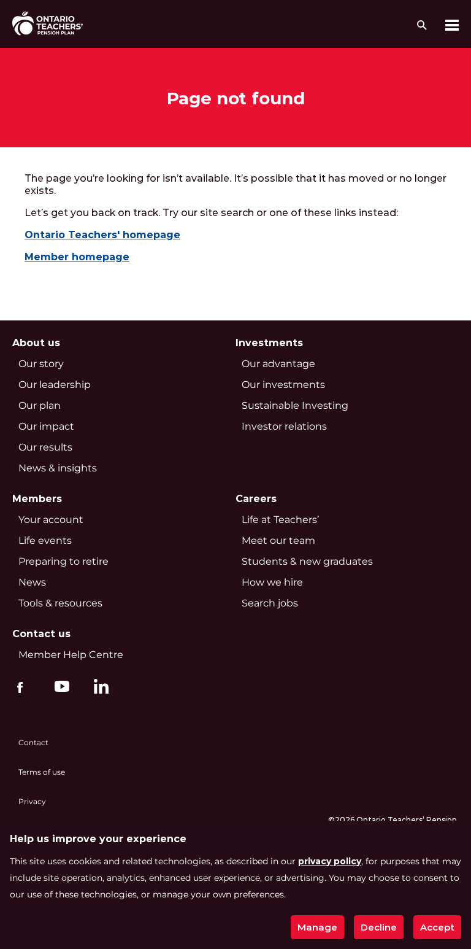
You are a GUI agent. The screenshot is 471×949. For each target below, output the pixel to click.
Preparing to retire (63, 561)
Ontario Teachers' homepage (102, 235)
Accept (437, 927)
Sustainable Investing (295, 405)
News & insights (57, 468)
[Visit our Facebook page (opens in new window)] (20, 686)
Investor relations (284, 426)
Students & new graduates (307, 561)
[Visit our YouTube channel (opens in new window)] (58, 686)
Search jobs (270, 603)
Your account (50, 519)
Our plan (39, 405)
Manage (317, 927)
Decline (379, 927)
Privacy (32, 801)
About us (36, 343)
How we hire (272, 582)
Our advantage (278, 364)
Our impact (46, 426)
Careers (256, 499)
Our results (45, 447)
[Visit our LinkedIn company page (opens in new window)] (98, 688)
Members (37, 499)
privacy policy (329, 861)
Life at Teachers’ (280, 519)
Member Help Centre (70, 654)
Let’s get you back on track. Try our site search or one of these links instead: (214, 213)
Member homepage (77, 257)
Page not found (236, 98)
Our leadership (54, 384)
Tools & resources (60, 603)
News (32, 582)
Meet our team (278, 540)
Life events (45, 540)
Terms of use (41, 772)
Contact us (41, 634)
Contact (33, 742)
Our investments (283, 384)
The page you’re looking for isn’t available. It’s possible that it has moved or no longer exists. (235, 184)
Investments (269, 343)
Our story (41, 364)
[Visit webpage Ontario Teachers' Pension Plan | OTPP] (47, 23)
